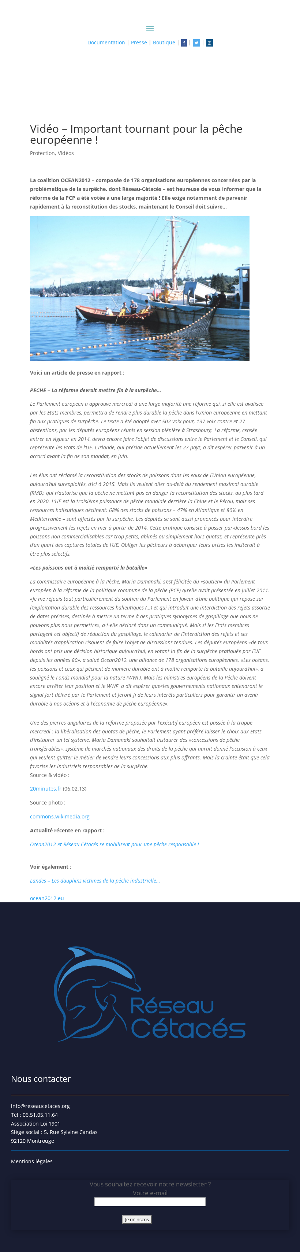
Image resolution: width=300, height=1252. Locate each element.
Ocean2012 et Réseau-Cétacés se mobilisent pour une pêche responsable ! (114, 844)
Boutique (164, 42)
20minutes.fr (46, 788)
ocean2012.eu (47, 898)
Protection (42, 153)
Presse (139, 42)
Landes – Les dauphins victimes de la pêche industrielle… (95, 880)
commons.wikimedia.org (60, 816)
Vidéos (66, 153)
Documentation (106, 42)
